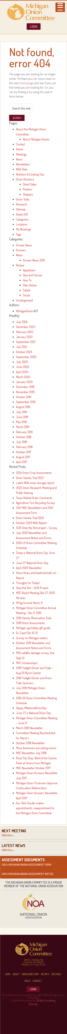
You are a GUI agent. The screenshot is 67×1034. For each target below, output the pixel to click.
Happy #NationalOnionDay (31, 708)
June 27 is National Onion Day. (33, 713)
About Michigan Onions (36, 139)
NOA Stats (21, 169)
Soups (26, 295)
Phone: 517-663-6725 (33, 965)
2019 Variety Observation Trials (34, 618)
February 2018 (24, 447)
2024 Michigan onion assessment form (26, 864)
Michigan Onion (31, 11)
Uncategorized (24, 300)
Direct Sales (30, 184)
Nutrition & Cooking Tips (30, 174)
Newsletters (23, 164)
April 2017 (21, 462)
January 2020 (24, 382)
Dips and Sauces (32, 275)
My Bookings (23, 229)
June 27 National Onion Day (32, 563)
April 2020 (22, 372)
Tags (18, 234)
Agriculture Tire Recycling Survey (35, 503)
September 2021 (25, 342)
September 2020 (26, 357)
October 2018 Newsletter (30, 743)
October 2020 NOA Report (31, 523)
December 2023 (25, 327)
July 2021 (21, 347)
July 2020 (22, 362)
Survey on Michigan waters (32, 638)
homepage (27, 83)
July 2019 (21, 412)
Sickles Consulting (46, 1000)
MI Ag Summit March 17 (29, 603)
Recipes (45, 974)
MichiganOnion (24, 311)
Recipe (20, 265)
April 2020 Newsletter (29, 568)
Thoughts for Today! (28, 583)
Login (33, 26)
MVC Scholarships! (26, 663)
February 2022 (25, 332)
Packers (27, 189)
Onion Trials (22, 199)
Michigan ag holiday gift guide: (33, 628)
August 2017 (23, 457)
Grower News (24, 245)
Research (21, 204)
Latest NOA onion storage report (35, 483)
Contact (20, 144)
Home (19, 149)
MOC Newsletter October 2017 (33, 768)
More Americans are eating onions (36, 748)
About (16, 974)
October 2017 (23, 452)
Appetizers (29, 270)
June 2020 (22, 367)
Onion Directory (25, 179)
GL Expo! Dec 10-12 (27, 633)
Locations (21, 224)
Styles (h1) (22, 214)
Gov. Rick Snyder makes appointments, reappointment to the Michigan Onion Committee (35, 808)
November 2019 (25, 392)
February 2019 (24, 432)
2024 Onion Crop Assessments (34, 473)
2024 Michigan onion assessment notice (27, 874)
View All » (8, 835)
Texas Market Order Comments (34, 498)
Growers (21, 250)
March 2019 (22, 427)
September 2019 (25, 402)
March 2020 (23, 377)
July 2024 (21, 322)
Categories (22, 219)
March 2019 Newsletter (29, 728)
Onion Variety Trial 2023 (30, 478)
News (19, 159)
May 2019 (21, 422)
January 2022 (24, 337)
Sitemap (21, 209)
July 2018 (21, 442)
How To (27, 280)
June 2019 (22, 417)
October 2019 (23, 397)
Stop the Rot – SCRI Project (32, 588)
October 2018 (23, 437)
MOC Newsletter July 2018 (31, 753)
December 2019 (25, 387)
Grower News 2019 (34, 260)
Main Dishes (30, 285)
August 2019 (23, 407)
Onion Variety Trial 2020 (30, 518)
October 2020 (24, 352)
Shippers (28, 194)
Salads (26, 290)
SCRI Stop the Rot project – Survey (36, 528)
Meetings (21, 154)
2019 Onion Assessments (30, 623)
